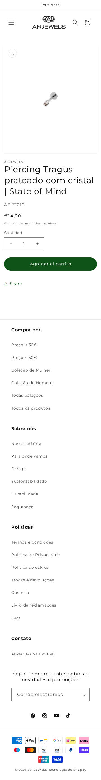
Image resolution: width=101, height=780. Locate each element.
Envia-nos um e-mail (33, 653)
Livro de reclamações (33, 605)
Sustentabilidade (29, 481)
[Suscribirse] (83, 694)
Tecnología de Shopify (67, 770)
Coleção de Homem (32, 382)
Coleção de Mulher (30, 370)
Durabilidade (24, 493)
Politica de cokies (30, 567)
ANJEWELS (37, 770)
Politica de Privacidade (35, 554)
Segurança (22, 506)
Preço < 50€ (24, 357)
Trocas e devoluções (32, 579)
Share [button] (16, 283)
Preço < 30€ (24, 344)
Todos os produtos (30, 408)
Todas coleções (27, 395)
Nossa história (26, 443)
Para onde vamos (29, 456)
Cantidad (13, 232)
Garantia (20, 592)
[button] (11, 22)
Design (18, 468)
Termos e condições (32, 542)
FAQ (15, 618)
